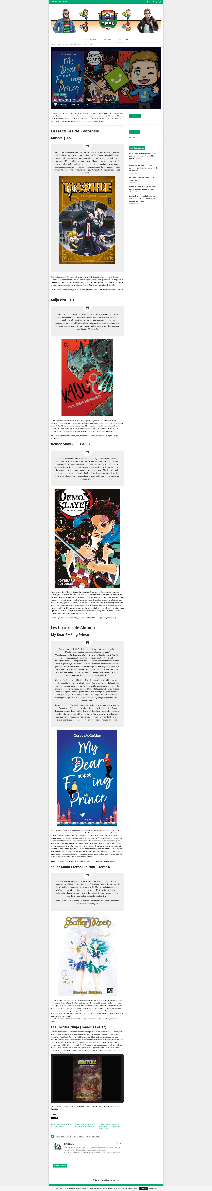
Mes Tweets (133, 137)
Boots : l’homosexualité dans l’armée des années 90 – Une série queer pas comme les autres (144, 198)
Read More (153, 1188)
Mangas (63, 94)
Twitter (135, 132)
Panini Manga (96, 1136)
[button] (82, 1095)
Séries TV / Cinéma (90, 40)
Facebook (136, 116)
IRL (127, 40)
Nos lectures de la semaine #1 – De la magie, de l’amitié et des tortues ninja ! (109, 1126)
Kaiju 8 (69, 1136)
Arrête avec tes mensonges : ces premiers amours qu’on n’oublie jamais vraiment (142, 156)
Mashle (81, 1136)
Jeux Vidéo (107, 40)
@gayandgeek (112, 1180)
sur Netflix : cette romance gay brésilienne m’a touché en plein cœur (143, 168)
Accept (143, 1189)
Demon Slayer (60, 1136)
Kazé (74, 1136)
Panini (88, 1136)
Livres (119, 40)
